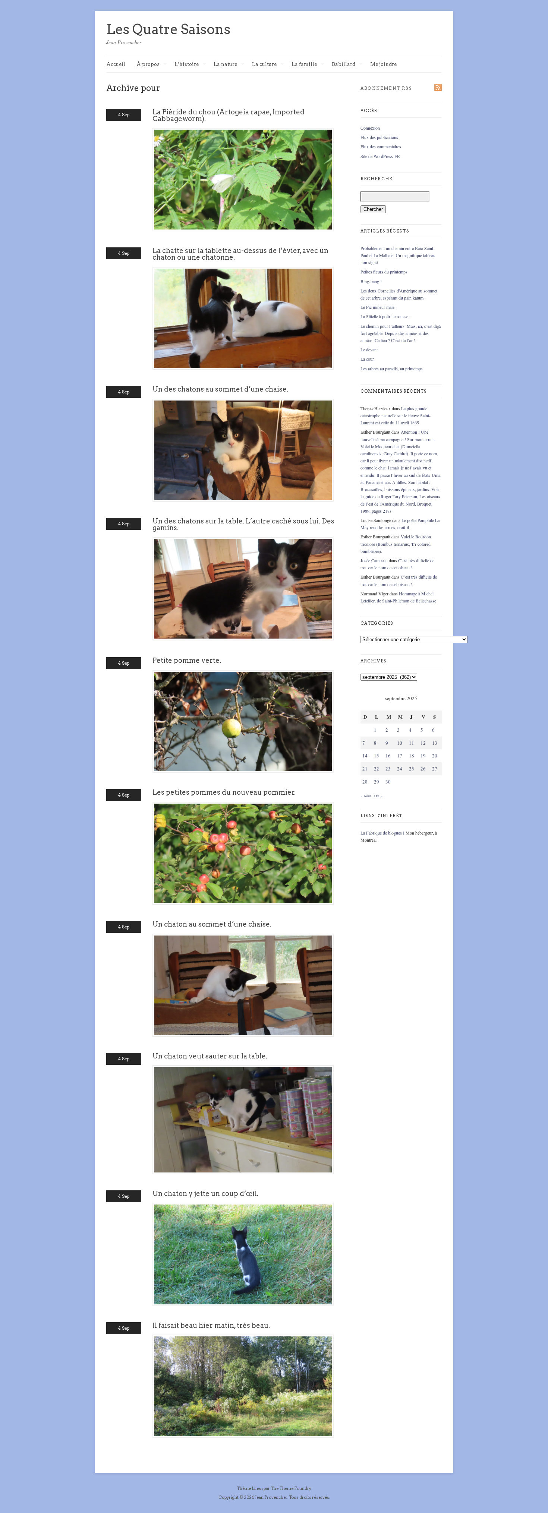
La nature (225, 64)
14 (365, 755)
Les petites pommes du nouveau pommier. (224, 792)
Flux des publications (379, 137)
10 (399, 743)
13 (434, 743)
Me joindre (383, 64)
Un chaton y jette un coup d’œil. (205, 1193)
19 (423, 755)
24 (399, 768)
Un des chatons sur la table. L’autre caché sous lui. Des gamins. (243, 524)
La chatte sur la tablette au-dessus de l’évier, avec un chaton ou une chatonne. (240, 254)
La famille (304, 64)
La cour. (367, 359)
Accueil (115, 64)
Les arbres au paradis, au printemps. (392, 368)
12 (423, 743)
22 (376, 768)
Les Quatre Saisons (168, 29)
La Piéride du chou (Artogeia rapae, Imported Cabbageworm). (228, 115)
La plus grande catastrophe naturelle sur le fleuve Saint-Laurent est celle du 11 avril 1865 (395, 415)
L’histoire (186, 64)
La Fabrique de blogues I (382, 833)
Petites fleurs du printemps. (384, 272)
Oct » (378, 795)
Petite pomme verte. (186, 660)
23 (388, 768)
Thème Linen (250, 1488)
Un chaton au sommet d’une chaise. (211, 924)
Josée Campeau (374, 560)
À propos (148, 64)
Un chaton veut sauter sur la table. (209, 1056)
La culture (264, 64)
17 (399, 755)
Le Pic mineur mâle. (378, 307)
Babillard (343, 64)
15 (376, 755)
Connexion (370, 128)
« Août (365, 795)
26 (423, 768)
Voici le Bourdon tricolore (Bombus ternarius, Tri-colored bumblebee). (395, 544)
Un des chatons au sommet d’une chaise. (220, 389)
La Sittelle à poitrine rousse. (384, 316)
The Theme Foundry (291, 1488)
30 (388, 781)
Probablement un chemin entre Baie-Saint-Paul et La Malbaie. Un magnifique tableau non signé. (397, 255)
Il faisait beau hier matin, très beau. (211, 1325)
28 (365, 781)
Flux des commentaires (380, 146)
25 (411, 768)
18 (411, 755)
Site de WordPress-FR (380, 156)
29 (376, 781)
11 (411, 743)
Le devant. (369, 349)
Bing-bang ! (371, 281)
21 (365, 768)
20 (434, 755)
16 (388, 755)
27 (434, 768)
